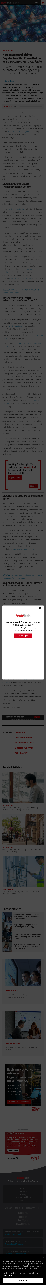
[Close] (43, 1257)
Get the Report (23, 635)
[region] (23, 1269)
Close (40, 608)
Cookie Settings (23, 1280)
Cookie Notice (7, 1276)
